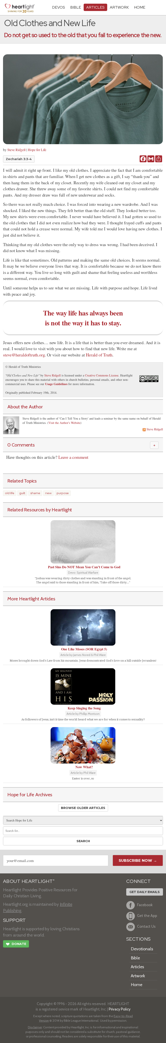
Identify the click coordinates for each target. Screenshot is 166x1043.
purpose (63, 493)
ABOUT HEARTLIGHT (28, 881)
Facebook (145, 904)
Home (136, 984)
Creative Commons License (101, 375)
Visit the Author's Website (64, 423)
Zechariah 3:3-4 (19, 159)
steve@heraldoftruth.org (24, 355)
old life (9, 493)
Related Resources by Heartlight (39, 510)
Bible (75, 7)
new (48, 493)
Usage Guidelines (56, 384)
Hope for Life (37, 149)
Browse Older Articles (83, 808)
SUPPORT (14, 920)
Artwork (119, 7)
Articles (95, 7)
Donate (16, 944)
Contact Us (146, 926)
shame (35, 493)
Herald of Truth (99, 355)
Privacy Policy (120, 1009)
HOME (139, 7)
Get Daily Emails (144, 892)
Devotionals (142, 948)
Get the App (147, 915)
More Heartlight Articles (31, 599)
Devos (58, 7)
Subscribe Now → (138, 860)
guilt (22, 493)
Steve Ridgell (16, 149)
